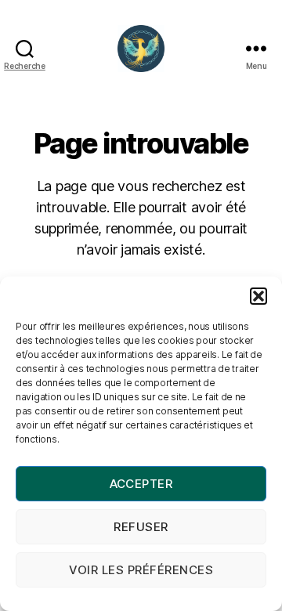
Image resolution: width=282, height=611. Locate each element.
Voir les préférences (141, 569)
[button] (258, 296)
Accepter (141, 483)
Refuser (141, 526)
